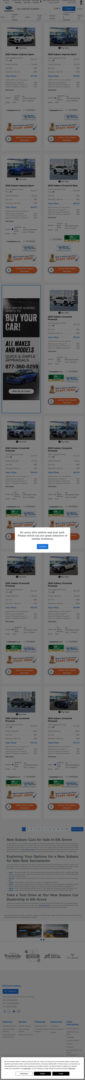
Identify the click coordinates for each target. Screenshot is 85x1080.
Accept (61, 1073)
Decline (42, 1073)
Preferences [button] (71, 1068)
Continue (42, 546)
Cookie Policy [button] (27, 1068)
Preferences (24, 1073)
